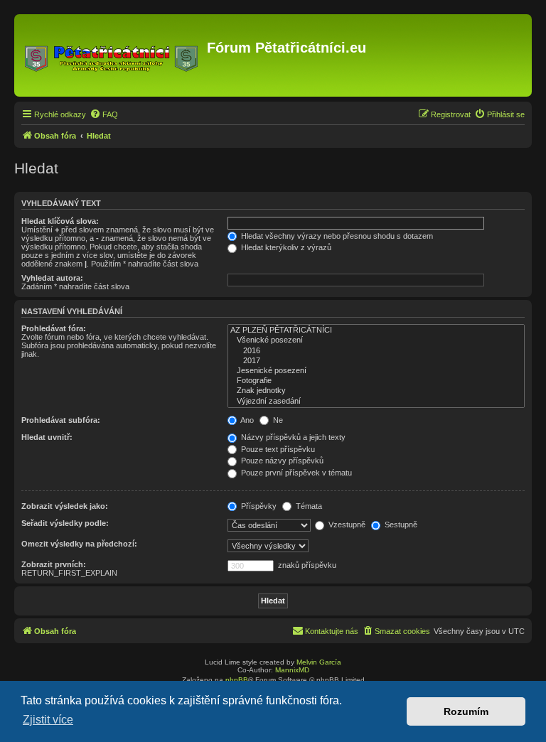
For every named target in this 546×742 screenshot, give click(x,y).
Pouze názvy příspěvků (281, 460)
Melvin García (318, 662)
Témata (308, 506)
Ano (246, 420)
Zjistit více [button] (48, 720)
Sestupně (399, 524)
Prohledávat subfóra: (60, 420)
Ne (277, 420)
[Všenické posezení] (376, 340)
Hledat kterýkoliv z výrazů (285, 247)
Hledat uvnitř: (47, 437)
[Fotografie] (376, 381)
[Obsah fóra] (112, 55)
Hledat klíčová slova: (60, 221)
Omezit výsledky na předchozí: (79, 543)
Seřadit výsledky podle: (65, 523)
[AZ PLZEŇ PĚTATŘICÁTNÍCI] (376, 330)
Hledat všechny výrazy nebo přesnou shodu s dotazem (336, 236)
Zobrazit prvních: (53, 564)
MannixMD (292, 670)
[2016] (376, 351)
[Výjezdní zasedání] (376, 402)
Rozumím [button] (466, 711)
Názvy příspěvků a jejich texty (292, 437)
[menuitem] (104, 114)
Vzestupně (345, 524)
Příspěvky (258, 506)
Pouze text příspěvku (277, 449)
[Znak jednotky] (376, 391)
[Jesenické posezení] (376, 371)
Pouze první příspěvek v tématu (295, 472)
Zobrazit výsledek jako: (64, 506)
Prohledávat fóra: (53, 328)
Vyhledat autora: (52, 278)
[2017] (376, 361)
